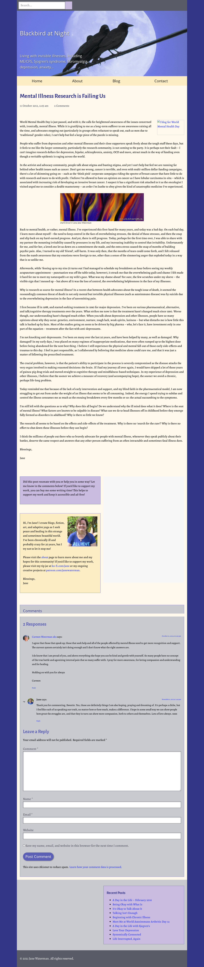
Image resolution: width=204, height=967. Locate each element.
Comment (30, 749)
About (77, 80)
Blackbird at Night (44, 33)
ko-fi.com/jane (60, 566)
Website (28, 830)
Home (37, 80)
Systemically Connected (127, 934)
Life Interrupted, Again (126, 939)
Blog (116, 80)
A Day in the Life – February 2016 (132, 900)
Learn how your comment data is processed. (95, 867)
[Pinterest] (179, 66)
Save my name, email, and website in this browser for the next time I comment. (77, 846)
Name (28, 799)
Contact (161, 80)
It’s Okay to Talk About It (127, 909)
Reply (34, 688)
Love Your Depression (126, 930)
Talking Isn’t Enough (125, 913)
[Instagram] (170, 66)
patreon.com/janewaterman (63, 570)
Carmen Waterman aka (44, 637)
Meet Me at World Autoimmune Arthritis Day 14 (141, 922)
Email (28, 814)
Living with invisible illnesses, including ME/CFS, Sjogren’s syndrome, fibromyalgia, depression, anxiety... (54, 61)
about (44, 557)
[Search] (68, 5)
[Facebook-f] (161, 66)
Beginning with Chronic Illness (131, 917)
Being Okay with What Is (127, 904)
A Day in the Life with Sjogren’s (131, 926)
